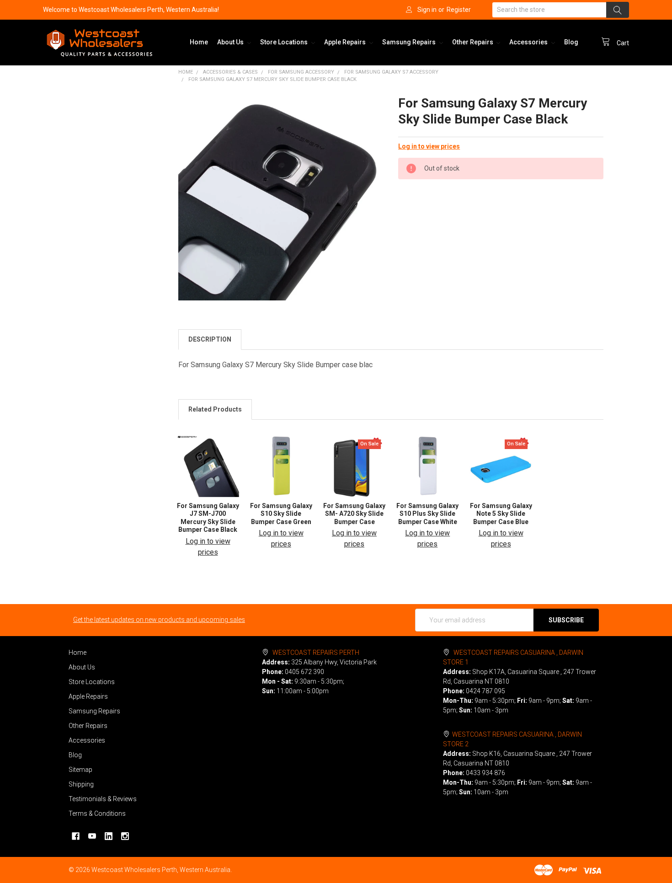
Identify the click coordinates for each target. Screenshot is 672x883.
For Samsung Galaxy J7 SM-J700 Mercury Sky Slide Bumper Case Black (208, 518)
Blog (571, 42)
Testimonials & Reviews (103, 799)
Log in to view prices (429, 146)
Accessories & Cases (230, 72)
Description (209, 339)
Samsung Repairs (409, 42)
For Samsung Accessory (301, 72)
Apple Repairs (345, 42)
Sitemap (80, 769)
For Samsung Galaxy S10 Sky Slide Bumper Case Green (281, 513)
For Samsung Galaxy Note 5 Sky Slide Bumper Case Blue (501, 513)
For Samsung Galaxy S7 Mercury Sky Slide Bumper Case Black (272, 79)
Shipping (81, 784)
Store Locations (284, 42)
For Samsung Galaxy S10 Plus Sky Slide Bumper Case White (427, 513)
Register (459, 9)
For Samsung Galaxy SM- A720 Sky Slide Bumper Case (354, 513)
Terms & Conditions (97, 813)
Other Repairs (473, 42)
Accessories (529, 42)
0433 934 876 (485, 772)
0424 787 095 (485, 691)
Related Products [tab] (215, 409)
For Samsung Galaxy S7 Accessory (391, 72)
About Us (231, 42)
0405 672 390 (304, 671)
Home (199, 42)
